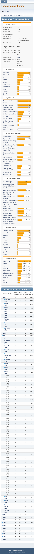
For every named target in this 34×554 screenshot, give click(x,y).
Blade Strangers (8, 129)
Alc (4, 77)
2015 (4, 536)
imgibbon (5, 245)
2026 (4, 297)
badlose (5, 91)
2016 (4, 534)
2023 (4, 514)
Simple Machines (21, 552)
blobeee (5, 278)
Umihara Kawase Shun (9, 114)
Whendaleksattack (8, 273)
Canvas (5, 82)
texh (4, 89)
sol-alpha (5, 80)
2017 (4, 531)
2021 (4, 520)
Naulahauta (6, 87)
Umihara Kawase (8, 105)
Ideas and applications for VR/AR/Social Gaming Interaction (9, 221)
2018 (4, 528)
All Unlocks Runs (7, 172)
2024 (4, 336)
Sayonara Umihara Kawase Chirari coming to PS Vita (9, 141)
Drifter (5, 249)
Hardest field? (7, 166)
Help (9, 550)
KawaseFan (6, 72)
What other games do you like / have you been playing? (9, 161)
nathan (5, 240)
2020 (4, 523)
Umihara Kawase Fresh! (10, 111)
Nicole (5, 282)
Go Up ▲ (23, 550)
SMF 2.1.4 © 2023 (13, 552)
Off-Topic (5, 116)
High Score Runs (7, 174)
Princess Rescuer (8, 75)
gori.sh (5, 94)
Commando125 (7, 84)
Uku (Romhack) (7, 157)
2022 (4, 517)
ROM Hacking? (7, 136)
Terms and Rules (16, 550)
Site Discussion (7, 119)
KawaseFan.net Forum (12, 6)
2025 (4, 333)
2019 (4, 525)
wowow (19, 57)
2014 (4, 539)
